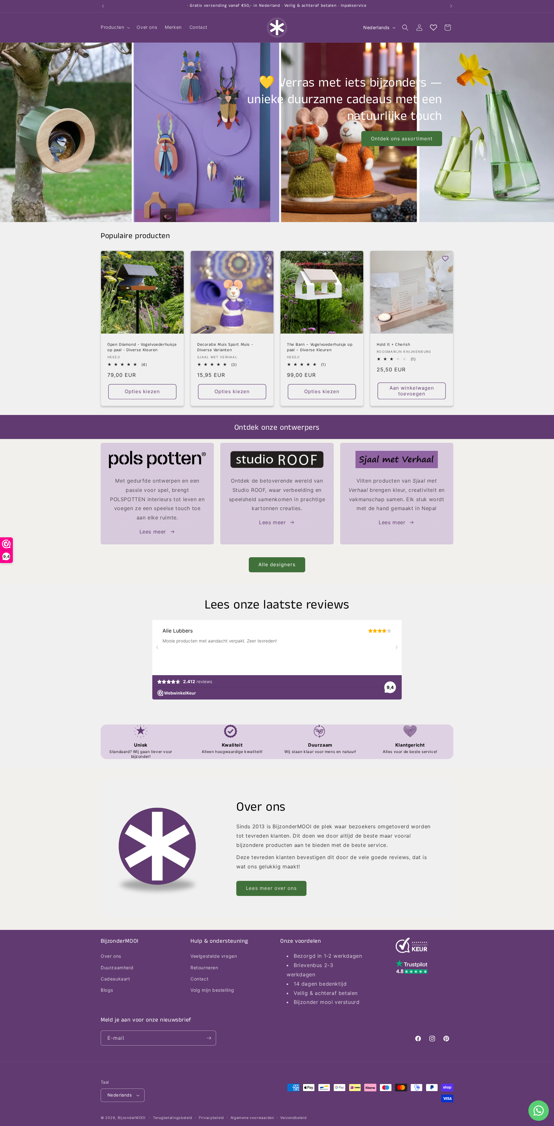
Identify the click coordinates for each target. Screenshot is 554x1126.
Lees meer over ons (271, 888)
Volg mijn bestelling (212, 990)
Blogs (107, 990)
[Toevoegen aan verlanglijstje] (176, 258)
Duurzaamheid (117, 967)
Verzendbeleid (293, 1117)
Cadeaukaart (115, 978)
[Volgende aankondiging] (451, 6)
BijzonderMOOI (132, 1117)
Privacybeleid (211, 1117)
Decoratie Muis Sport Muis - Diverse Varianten (225, 347)
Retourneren (204, 967)
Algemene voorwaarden (252, 1117)
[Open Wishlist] (433, 28)
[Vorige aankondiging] (103, 6)
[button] (115, 27)
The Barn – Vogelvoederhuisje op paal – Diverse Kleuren (320, 347)
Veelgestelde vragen (213, 956)
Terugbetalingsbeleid (172, 1117)
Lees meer (152, 531)
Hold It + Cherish (393, 345)
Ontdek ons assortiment (401, 139)
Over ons (111, 956)
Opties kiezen (142, 391)
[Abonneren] (209, 1038)
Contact (199, 978)
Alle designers (277, 564)
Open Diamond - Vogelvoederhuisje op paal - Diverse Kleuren (142, 347)
